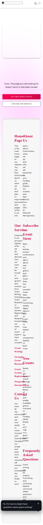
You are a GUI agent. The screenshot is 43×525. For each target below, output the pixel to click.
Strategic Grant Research (19, 360)
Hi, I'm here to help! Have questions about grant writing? (17, 505)
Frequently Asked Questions (31, 455)
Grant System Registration (20, 372)
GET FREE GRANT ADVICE (21, 97)
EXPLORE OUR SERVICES (22, 104)
